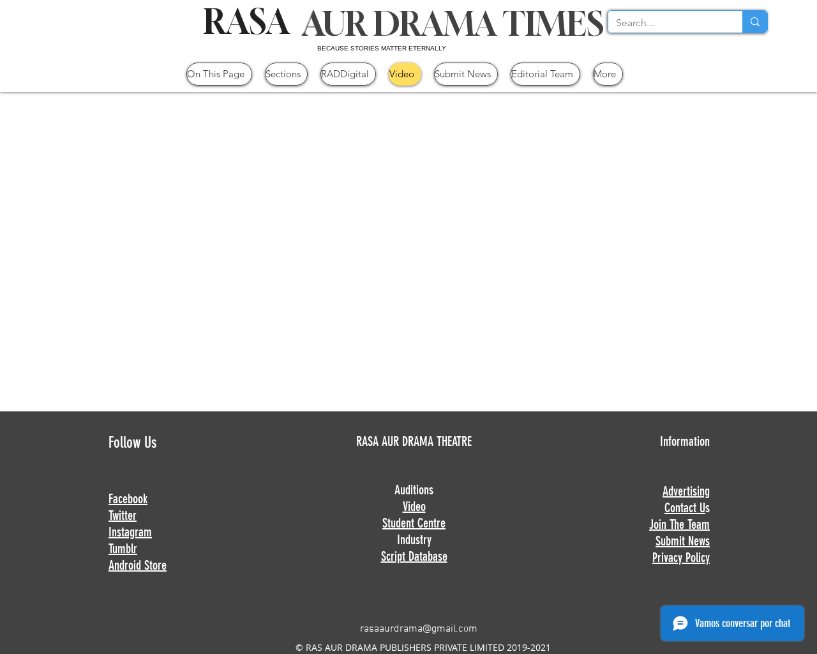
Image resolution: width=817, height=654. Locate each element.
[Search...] (754, 22)
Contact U (684, 507)
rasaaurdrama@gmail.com (418, 629)
